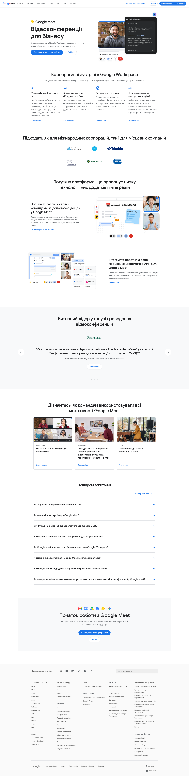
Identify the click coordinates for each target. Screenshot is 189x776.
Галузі (51, 4)
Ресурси (73, 4)
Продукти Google (87, 766)
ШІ (58, 4)
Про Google (73, 766)
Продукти (41, 4)
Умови (63, 766)
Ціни (64, 4)
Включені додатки (39, 682)
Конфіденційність (51, 766)
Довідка (101, 766)
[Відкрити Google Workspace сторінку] (13, 3)
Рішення (30, 4)
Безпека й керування (66, 682)
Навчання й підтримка (144, 682)
